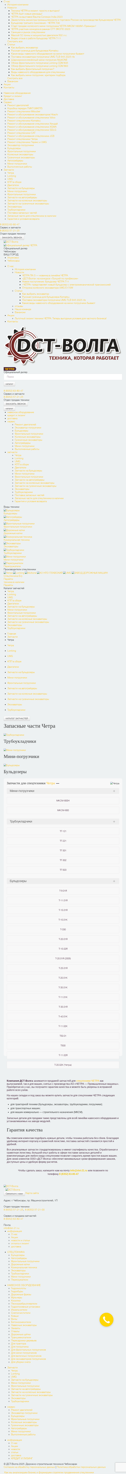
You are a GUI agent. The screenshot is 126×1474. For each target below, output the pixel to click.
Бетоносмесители (21, 1322)
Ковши (15, 1316)
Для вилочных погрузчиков (26, 1356)
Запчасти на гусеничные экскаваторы (28, 203)
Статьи (11, 44)
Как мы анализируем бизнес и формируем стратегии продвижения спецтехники (49, 1472)
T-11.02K (63, 1026)
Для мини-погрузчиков (24, 1352)
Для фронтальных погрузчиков (28, 1349)
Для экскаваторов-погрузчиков (28, 1359)
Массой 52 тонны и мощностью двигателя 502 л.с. (39, 35)
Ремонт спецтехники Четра (22, 139)
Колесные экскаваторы (20, 154)
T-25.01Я (63, 968)
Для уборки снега (20, 1362)
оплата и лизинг (20, 1243)
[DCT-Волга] (11, 1185)
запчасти (12, 452)
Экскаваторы (14, 206)
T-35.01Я (63, 1006)
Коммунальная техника (24, 1267)
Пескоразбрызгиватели (24, 1303)
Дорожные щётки (21, 1334)
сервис (11, 421)
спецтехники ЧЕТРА (87, 1081)
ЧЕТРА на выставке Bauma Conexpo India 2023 (37, 17)
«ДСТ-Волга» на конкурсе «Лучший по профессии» (50, 278)
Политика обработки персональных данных (81, 1467)
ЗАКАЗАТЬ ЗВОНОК (12, 237)
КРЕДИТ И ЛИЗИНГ (22, 1458)
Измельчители (19, 1309)
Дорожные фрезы (21, 1294)
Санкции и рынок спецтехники (28, 32)
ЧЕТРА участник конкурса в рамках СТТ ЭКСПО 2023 (40, 29)
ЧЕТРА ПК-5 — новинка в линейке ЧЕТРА (45, 275)
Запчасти (9, 169)
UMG (10, 179)
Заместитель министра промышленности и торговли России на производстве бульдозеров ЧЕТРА (66, 20)
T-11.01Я (63, 900)
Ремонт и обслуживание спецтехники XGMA (32, 126)
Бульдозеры (14, 148)
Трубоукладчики (16, 209)
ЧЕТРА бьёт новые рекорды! (26, 13)
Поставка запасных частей (22, 212)
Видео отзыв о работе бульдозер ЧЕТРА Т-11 (36, 38)
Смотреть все (14, 41)
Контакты (9, 87)
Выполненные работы (19, 166)
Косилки (16, 1300)
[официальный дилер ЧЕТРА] (21, 245)
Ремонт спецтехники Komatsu (24, 120)
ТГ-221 (63, 840)
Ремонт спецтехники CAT (21, 133)
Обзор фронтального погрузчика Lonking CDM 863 (39, 66)
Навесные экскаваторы (24, 1325)
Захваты (15, 1328)
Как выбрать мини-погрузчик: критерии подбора (38, 75)
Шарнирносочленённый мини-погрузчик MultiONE (39, 60)
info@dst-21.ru (78, 1170)
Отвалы (15, 1331)
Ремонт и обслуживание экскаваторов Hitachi (32, 114)
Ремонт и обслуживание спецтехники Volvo (31, 117)
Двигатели (13, 185)
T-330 (63, 929)
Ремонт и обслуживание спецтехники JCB (30, 136)
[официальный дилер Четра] (10, 368)
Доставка (9, 99)
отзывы (19, 306)
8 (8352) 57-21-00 (35, 1209)
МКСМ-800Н (63, 800)
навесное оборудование (20, 412)
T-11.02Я (63, 1055)
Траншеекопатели (21, 1337)
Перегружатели (19, 1279)
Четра (10, 173)
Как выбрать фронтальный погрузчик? (33, 69)
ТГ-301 (63, 850)
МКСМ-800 (63, 810)
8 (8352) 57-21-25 (10, 230)
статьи (14, 1452)
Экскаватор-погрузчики (20, 145)
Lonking (11, 176)
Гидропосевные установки (25, 1306)
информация (14, 1231)
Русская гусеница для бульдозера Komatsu (34, 50)
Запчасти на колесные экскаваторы (27, 200)
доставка (12, 418)
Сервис (8, 102)
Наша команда (23, 309)
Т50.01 (63, 1036)
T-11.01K (63, 997)
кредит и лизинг (16, 415)
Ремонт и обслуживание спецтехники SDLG (31, 130)
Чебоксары (13, 260)
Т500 (63, 1045)
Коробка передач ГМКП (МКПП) (24, 108)
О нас (7, 1)
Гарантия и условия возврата (23, 219)
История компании (17, 4)
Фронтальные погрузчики (21, 151)
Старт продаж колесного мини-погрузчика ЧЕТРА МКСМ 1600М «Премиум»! (53, 26)
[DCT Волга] (11, 241)
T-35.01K (63, 987)
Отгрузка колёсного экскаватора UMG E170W (47, 287)
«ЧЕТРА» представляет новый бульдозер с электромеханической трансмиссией (66, 284)
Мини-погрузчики (17, 163)
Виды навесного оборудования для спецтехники (38, 72)
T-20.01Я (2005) (63, 958)
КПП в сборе (14, 182)
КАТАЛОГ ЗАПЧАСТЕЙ (17, 718)
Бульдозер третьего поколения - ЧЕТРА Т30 (35, 23)
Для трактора (18, 1343)
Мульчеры (16, 1297)
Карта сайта (32, 1193)
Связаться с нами (14, 1193)
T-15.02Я (63, 948)
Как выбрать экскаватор (24, 47)
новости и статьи (20, 1240)
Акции (7, 84)
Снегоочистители (20, 1313)
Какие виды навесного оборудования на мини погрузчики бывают (47, 53)
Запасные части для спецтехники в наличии (31, 216)
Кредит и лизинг (13, 96)
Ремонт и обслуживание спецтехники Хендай (32, 123)
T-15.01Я (63, 910)
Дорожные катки (20, 1264)
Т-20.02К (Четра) (63, 1065)
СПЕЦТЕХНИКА (16, 1252)
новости (15, 1449)
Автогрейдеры (15, 160)
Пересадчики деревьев (23, 1340)
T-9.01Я (63, 890)
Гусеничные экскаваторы (21, 157)
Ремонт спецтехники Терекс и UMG (27, 142)
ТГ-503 (63, 870)
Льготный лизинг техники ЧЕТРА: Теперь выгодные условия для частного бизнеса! (60, 318)
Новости (12, 7)
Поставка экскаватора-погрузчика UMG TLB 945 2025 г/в (43, 56)
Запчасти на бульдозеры (21, 188)
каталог (9, 384)
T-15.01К (63, 919)
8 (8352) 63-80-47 (10, 224)
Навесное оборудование (17, 93)
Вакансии (12, 81)
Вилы (14, 1319)
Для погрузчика (19, 1346)
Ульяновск (13, 257)
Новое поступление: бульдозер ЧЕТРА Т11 (45, 281)
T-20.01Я (63, 939)
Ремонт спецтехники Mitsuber (23, 111)
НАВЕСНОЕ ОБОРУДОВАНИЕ (24, 1285)
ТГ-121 (63, 831)
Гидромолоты (18, 1288)
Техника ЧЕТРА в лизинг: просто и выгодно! (35, 10)
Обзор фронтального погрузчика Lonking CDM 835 (39, 63)
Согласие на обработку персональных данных (29, 1467)
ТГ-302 (63, 860)
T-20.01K (63, 977)
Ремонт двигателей (18, 105)
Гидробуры (17, 1291)
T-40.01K (63, 1016)
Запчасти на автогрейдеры (22, 197)
